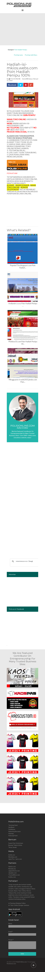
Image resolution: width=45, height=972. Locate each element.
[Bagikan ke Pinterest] (25, 85)
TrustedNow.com (14, 875)
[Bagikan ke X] (20, 85)
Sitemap (11, 833)
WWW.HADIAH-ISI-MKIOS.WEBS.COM (18, 124)
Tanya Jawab (12, 847)
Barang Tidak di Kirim (15, 845)
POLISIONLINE (15, 79)
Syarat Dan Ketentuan (15, 843)
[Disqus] (22, 475)
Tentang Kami (13, 825)
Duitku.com (12, 877)
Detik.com (11, 855)
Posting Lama (18, 55)
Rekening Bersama (14, 831)
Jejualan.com (12, 873)
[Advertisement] (22, 29)
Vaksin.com (12, 866)
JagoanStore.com (14, 871)
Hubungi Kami (12, 835)
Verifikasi (11, 827)
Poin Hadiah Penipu (20, 50)
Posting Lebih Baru (31, 55)
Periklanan (11, 829)
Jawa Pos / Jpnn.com (15, 859)
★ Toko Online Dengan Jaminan (18, 905)
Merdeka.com (12, 857)
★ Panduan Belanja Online (17, 903)
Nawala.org (12, 869)
